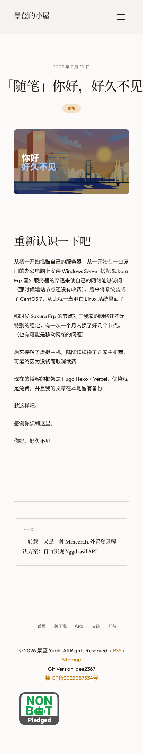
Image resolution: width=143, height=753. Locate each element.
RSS (117, 650)
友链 (96, 626)
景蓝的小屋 (32, 17)
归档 (79, 626)
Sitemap (71, 659)
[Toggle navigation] (121, 17)
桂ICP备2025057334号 (71, 678)
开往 (112, 626)
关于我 (60, 626)
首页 (41, 626)
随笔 (71, 108)
